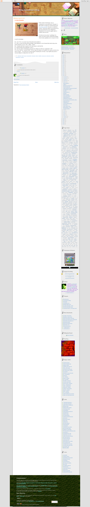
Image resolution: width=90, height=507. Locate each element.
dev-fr (70, 153)
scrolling (68, 214)
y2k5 (66, 244)
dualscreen (75, 158)
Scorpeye (68, 213)
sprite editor (67, 222)
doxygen (70, 156)
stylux (64, 225)
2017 (63, 66)
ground (70, 173)
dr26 (71, 157)
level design (73, 183)
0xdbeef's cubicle (66, 365)
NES (67, 193)
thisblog (64, 229)
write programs (72, 287)
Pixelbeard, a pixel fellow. (67, 429)
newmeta (69, 194)
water (67, 240)
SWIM (72, 226)
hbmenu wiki (65, 420)
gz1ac (64, 175)
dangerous (68, 150)
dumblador (65, 160)
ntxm (75, 196)
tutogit (64, 234)
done (69, 155)
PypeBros (22, 73)
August (64, 81)
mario (67, 187)
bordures (73, 140)
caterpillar (68, 144)
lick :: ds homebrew (66, 374)
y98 (62, 246)
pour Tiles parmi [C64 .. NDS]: (68, 305)
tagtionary (64, 227)
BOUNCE (66, 141)
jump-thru (67, 181)
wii (66, 241)
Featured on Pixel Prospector (68, 416)
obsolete (40, 55)
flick (67, 164)
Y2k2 (74, 243)
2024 (63, 57)
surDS (63, 226)
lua (75, 186)
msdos (63, 192)
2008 (63, 120)
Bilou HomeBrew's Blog (29, 10)
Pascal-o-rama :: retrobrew (67, 383)
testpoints (73, 227)
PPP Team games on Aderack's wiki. (69, 430)
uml (67, 236)
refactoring (74, 208)
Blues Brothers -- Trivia (67, 107)
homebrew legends (66, 362)
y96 (74, 245)
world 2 (68, 242)
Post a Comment (16, 79)
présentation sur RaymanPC (68, 457)
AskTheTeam (72, 137)
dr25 (68, 157)
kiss (69, 182)
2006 (63, 122)
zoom (76, 246)
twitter (63, 235)
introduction (68, 180)
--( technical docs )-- (66, 328)
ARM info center (65, 406)
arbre (70, 136)
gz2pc (67, 175)
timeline (74, 230)
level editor (65, 185)
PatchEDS (64, 199)
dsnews (70, 158)
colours (64, 147)
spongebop (74, 220)
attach (63, 138)
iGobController (69, 178)
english (75, 160)
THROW (75, 229)
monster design (66, 191)
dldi (67, 155)
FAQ (65, 162)
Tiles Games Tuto (66, 446)
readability (75, 207)
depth (63, 152)
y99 (65, 246)
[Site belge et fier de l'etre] (19, 503)
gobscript (71, 171)
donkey (73, 155)
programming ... (65, 432)
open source (65, 198)
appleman (65, 136)
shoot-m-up (75, 216)
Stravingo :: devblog (66, 389)
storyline (52, 55)
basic (76, 138)
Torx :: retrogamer (66, 392)
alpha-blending (66, 132)
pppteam (75, 204)
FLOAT (73, 164)
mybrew (70, 192)
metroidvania (71, 188)
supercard (67, 225)
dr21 (73, 156)
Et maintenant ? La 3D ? (67, 89)
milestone (64, 189)
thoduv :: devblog (66, 391)
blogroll (69, 140)
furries (67, 168)
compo (68, 147)
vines (72, 238)
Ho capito (65, 90)
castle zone (64, 144)
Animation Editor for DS (67, 304)
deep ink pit (69, 151)
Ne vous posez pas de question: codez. (70, 99)
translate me (75, 232)
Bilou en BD (65, 464)
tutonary (67, 234)
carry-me (76, 142)
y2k (69, 243)
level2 (70, 185)
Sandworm (64, 212)
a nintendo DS (67, 20)
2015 (63, 69)
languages (72, 182)
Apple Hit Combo (66, 94)
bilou (70, 139)
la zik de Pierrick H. (66, 461)
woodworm (64, 242)
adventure (19, 55)
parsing (76, 198)
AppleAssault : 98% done (67, 98)
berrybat (66, 139)
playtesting (70, 203)
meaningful (76, 187)
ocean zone (44, 55)
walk (64, 240)
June (64, 111)
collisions (74, 146)
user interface (71, 237)
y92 (65, 245)
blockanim (65, 140)
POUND (71, 204)
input (67, 179)
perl (76, 199)
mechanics (65, 188)
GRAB (75, 171)
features (74, 162)
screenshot (73, 213)
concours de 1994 (43, 26)
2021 (63, 61)
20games (65, 130)
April (64, 113)
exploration (75, 161)
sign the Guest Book (74, 27)
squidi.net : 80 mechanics (67, 388)
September (65, 80)
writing (76, 242)
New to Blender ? (66, 83)
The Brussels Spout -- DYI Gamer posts (70, 308)
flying (66, 165)
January (64, 117)
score (64, 213)
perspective (64, 200)
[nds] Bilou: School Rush (67, 315)
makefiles (63, 187)
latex (75, 182)
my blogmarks (65, 425)
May (64, 112)
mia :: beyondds (65, 379)
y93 (67, 245)
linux (64, 186)
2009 (63, 118)
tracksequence (70, 231)
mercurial (37, 501)
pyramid (68, 206)
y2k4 (63, 244)
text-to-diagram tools (66, 442)
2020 (63, 62)
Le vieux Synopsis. (19, 20)
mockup (70, 189)
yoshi (67, 246)
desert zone (67, 152)
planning (70, 201)
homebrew (71, 176)
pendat (72, 199)
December (65, 76)
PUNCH (70, 205)
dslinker (66, 158)
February (65, 116)
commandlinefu (65, 410)
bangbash (72, 138)
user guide (65, 237)
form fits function (71, 165)
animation (65, 133)
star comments (74, 223)
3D (75, 130)
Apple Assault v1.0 (66, 97)
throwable (64, 230)
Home (36, 82)
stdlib (70, 224)
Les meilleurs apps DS (67, 465)
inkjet (64, 179)
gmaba (67, 171)
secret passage (74, 214)
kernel (74, 181)
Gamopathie (65, 455)
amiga (70, 132)
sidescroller (65, 217)
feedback (64, 163)
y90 (76, 244)
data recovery (75, 150)
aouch (75, 133)
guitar (68, 174)
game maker (72, 169)
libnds (76, 185)
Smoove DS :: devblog (67, 387)
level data (67, 183)
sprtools (69, 223)
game (75, 168)
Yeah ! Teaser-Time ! (66, 106)
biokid (74, 139)
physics (73, 200)
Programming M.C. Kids (67, 433)
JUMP (63, 181)
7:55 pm (18, 76)
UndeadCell (71, 236)
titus (76, 230)
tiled (67, 230)
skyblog (75, 217)
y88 (74, 244)
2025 (63, 56)
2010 (63, 75)
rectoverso (69, 208)
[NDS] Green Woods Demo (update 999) (70, 319)
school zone (48, 55)
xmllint (66, 243)
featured (70, 162)
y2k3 (76, 243)
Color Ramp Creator (66, 408)
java (75, 180)
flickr (70, 164)
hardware (74, 175)
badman (67, 138)
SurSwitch (68, 226)
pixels (66, 201)
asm (75, 137)
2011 (63, 74)
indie (76, 178)
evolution (66, 161)
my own (62, 21)
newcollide (74, 193)
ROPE (64, 211)
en (71, 46)
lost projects (68, 186)
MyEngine (76, 192)
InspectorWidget (72, 179)
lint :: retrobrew (65, 376)
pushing (74, 205)
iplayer (72, 180)
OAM (68, 197)
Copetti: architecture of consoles (68, 393)
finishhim (71, 163)
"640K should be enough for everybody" (70, 88)
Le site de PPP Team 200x (67, 471)
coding (76, 145)
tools (66, 231)
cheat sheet (75, 144)
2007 (63, 121)
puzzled (63, 206)
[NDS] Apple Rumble (66, 322)
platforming (75, 201)
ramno (76, 206)
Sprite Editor (65, 301)
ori (69, 198)
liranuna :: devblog (66, 378)
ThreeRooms (70, 229)
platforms (65, 203)
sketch (71, 217)
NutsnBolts (64, 197)
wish (71, 241)
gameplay (72, 170)
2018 (63, 65)
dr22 (76, 156)
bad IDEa (64, 93)
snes (74, 218)
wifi (64, 241)
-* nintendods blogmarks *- (67, 402)
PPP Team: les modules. (67, 462)
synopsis (22, 57)
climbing (71, 145)
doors (77, 155)
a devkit (74, 20)
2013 (63, 71)
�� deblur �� (66, 447)
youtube (70, 246)
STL (72, 224)
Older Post (56, 82)
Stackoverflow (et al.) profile (67, 441)
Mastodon (39, 491)
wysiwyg (63, 243)
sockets (76, 218)
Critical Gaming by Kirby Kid (67, 411)
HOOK (76, 176)
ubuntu (72, 235)
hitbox (67, 176)
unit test (76, 236)
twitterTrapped (67, 235)
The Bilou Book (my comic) (67, 443)
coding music (22, 496)
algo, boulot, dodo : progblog (68, 370)
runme (72, 211)
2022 (63, 60)
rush (76, 211)
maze (73, 187)
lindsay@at (65, 375)
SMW (71, 218)
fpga (76, 165)
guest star (74, 173)
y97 (76, 245)
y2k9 (70, 244)
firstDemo (64, 164)
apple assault (67, 134)
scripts (64, 214)
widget (75, 240)
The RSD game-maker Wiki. (68, 445)
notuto (69, 196)
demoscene (74, 151)
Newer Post (16, 82)
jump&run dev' (65, 421)
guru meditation (73, 174)
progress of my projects (70, 22)
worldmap (72, 242)
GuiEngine (64, 174)
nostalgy (65, 196)
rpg (66, 211)
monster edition (74, 191)
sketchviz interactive (66, 438)
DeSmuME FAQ (65, 412)
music (66, 192)
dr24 (65, 157)
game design (29, 55)
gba (76, 170)
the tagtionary (48, 488)
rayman (70, 207)
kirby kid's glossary (66, 423)
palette (72, 198)
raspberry (67, 207)
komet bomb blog (66, 424)
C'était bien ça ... (66, 102)
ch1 (71, 144)
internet (65, 180)
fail (63, 162)
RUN (69, 211)
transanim (66, 232)
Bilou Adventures (66, 299)
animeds (71, 133)
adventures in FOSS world (67, 369)
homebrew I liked (44, 485)
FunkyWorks (65, 460)
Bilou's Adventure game (69, 23)
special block (73, 219)
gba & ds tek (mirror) (66, 419)
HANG (70, 175)
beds (63, 139)
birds (76, 139)
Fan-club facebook (66, 415)
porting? (67, 204)
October (64, 79)
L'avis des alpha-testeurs (67, 103)
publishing (66, 205)
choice (63, 145)
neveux (70, 193)
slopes (63, 218)
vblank (76, 237)
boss (77, 140)
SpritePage (73, 222)
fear (68, 162)
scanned (68, 212)
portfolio (63, 204)
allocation (74, 131)
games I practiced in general (32, 486)
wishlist (74, 241)
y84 (72, 244)
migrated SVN (41, 501)
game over (67, 170)
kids (67, 182)
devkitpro (74, 153)
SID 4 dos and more (66, 437)
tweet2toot (75, 234)
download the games (64, 46)
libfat (73, 185)
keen (71, 181)
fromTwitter (72, 166)
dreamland (75, 157)
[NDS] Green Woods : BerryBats (68, 318)
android (74, 132)
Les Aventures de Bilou (67, 300)
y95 (72, 245)
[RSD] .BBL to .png (66, 324)
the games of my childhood (21, 486)
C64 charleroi (65, 371)
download (64, 156)
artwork (68, 137)
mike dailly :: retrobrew (67, 380)
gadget (71, 168)
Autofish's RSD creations (67, 407)
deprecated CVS (31, 501)
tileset (70, 230)
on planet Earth (74, 283)
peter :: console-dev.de (67, 384)
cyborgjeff (22, 67)
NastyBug (64, 193)
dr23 (62, 157)
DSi (63, 158)
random (63, 207)
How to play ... (65, 104)
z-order (73, 246)
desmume (65, 153)
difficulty (63, 155)
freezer (67, 166)
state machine (65, 224)
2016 (63, 67)
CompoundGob (73, 147)
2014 (63, 70)
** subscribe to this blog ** (67, 403)
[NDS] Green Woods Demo (67, 323)
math (70, 187)
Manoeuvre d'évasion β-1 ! (67, 85)
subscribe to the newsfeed (69, 278)
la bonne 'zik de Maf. (66, 470)
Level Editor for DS (66, 303)
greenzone (33, 55)
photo (69, 200)
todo (64, 231)
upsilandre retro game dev (67, 366)
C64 (77, 141)
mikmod (75, 188)
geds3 (64, 171)
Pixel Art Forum (65, 466)
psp (63, 205)
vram (75, 238)
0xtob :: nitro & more (66, 367)
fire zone (25, 55)
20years (69, 130)
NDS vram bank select (67, 428)
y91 (62, 245)
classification (66, 145)
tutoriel (71, 234)
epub (63, 161)
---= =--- (69, 292)
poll (75, 203)
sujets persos (65, 469)
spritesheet (64, 223)
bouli (22, 55)
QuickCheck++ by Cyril (67, 434)
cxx (65, 150)
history (37, 55)
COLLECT (65, 146)
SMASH (67, 218)
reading (64, 208)
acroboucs (64, 131)
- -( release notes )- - (66, 327)
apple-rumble (73, 134)
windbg (68, 241)
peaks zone (68, 199)
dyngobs (70, 160)
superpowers (18, 57)
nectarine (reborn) (66, 456)
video (69, 238)
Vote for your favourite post (69, 273)
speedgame (64, 220)
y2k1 (71, 243)
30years (73, 130)
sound (68, 219)
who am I (71, 240)
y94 (69, 245)
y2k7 (68, 244)
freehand (64, 166)
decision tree (64, 151)
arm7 (64, 137)
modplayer (75, 189)
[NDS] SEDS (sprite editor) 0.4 (68, 320)
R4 (73, 206)
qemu (71, 206)
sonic (65, 219)
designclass (74, 152)
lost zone (72, 186)
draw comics (69, 288)
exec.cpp (70, 161)
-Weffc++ (64, 84)
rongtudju (74, 209)
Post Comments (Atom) (24, 84)
